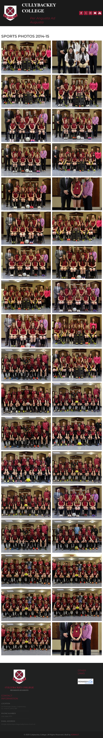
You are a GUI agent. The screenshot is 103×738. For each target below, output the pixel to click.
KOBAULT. (75, 735)
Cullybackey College (39, 8)
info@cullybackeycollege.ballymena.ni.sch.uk (18, 724)
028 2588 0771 (6, 716)
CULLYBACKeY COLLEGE (19, 687)
